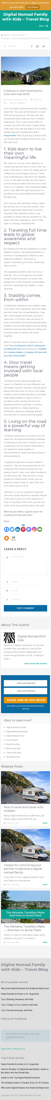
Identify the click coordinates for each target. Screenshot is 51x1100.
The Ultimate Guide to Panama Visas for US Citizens (25, 1083)
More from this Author (36, 663)
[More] (6, 536)
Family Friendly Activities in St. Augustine (20, 994)
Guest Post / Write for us (13, 1049)
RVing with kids (13, 748)
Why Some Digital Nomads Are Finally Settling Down (25, 988)
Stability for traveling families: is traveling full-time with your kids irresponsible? (25, 352)
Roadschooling (13, 744)
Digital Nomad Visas (15, 736)
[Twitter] (12, 528)
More (45, 823)
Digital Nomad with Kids (16, 99)
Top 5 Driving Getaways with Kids (16, 1010)
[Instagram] (34, 528)
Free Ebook (32, 7)
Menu (41, 26)
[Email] (39, 528)
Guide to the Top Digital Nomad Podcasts (20, 1077)
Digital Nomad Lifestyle (17, 731)
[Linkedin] (17, 528)
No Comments (20, 103)
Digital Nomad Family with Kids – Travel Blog (25, 17)
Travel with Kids (13, 752)
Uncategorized (13, 757)
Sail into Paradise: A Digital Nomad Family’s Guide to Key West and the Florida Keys (25, 1071)
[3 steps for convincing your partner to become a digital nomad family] (25, 845)
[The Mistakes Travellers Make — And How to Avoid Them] (25, 907)
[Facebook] (6, 528)
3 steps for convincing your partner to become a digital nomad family (23, 868)
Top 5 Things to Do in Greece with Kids (19, 1005)
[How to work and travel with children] (25, 787)
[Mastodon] (28, 528)
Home (6, 35)
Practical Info (18, 35)
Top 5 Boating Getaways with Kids (17, 999)
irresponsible (10, 135)
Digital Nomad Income (16, 727)
